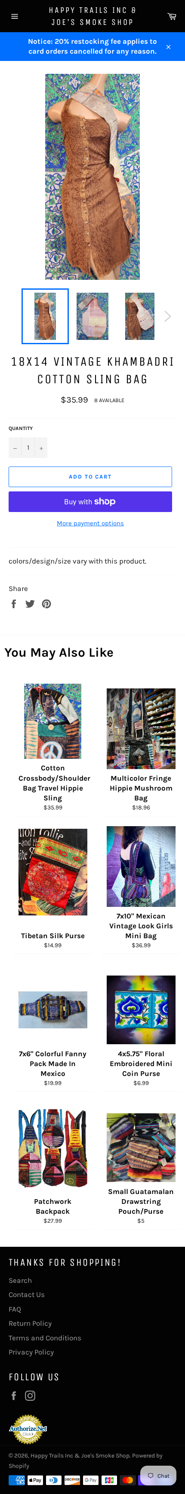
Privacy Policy (31, 1352)
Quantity (21, 428)
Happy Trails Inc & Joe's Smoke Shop (93, 16)
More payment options (90, 523)
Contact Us (27, 1294)
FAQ (15, 1309)
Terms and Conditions (45, 1337)
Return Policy (30, 1323)
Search (20, 1280)
